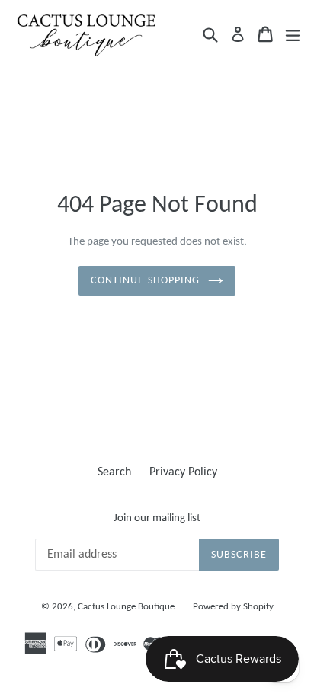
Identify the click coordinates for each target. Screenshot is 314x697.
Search (114, 472)
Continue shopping (145, 280)
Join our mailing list (157, 518)
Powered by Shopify (233, 607)
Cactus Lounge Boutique (126, 607)
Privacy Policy (183, 472)
